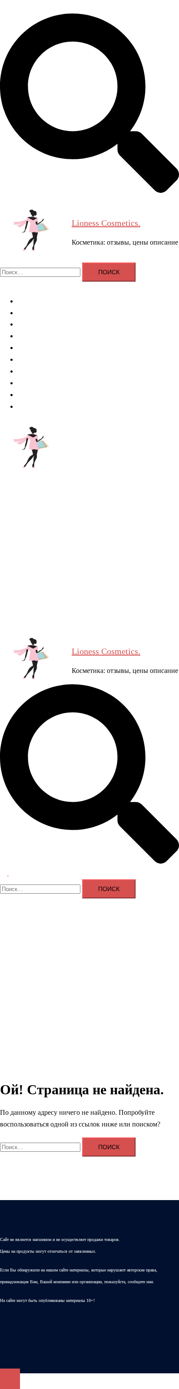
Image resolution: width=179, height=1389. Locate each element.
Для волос (32, 312)
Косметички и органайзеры (58, 383)
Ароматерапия (38, 301)
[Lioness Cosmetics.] (32, 232)
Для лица (31, 324)
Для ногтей (34, 347)
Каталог (29, 406)
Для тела (30, 336)
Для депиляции (40, 359)
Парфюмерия (36, 371)
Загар (25, 394)
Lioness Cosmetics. (106, 223)
